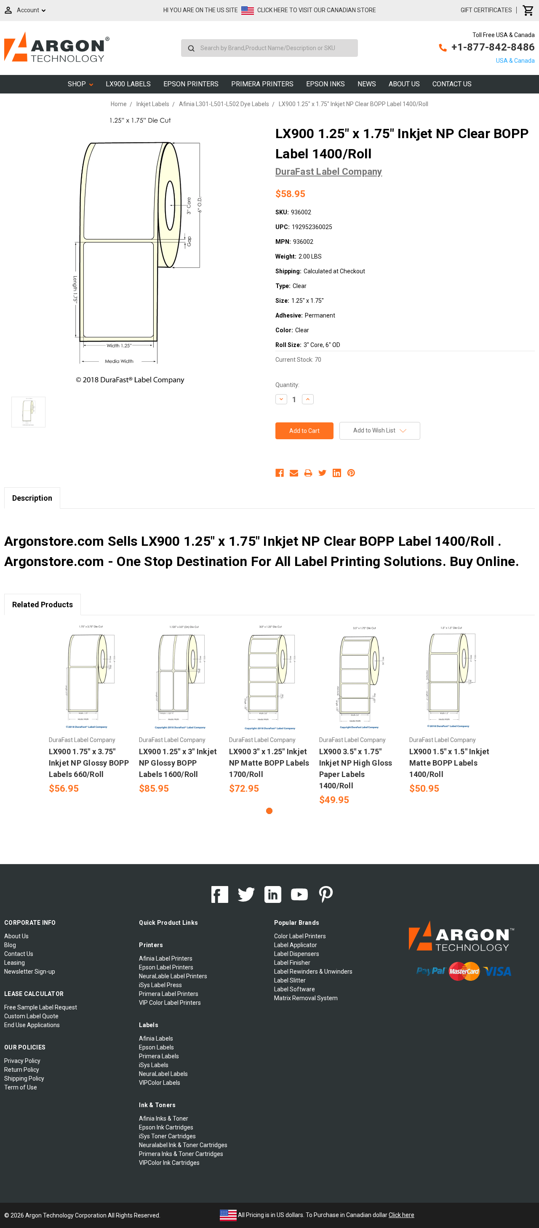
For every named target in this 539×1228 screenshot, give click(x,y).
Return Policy (21, 1069)
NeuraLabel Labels (163, 1073)
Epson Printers (191, 84)
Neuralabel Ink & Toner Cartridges (183, 1145)
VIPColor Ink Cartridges (169, 1162)
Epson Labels (156, 1047)
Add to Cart (89, 685)
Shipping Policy (24, 1078)
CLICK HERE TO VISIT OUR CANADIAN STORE (316, 10)
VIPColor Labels (159, 1082)
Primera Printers (262, 84)
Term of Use (20, 1087)
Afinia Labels (156, 1038)
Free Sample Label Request (40, 1007)
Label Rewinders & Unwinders (313, 971)
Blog (10, 945)
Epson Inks (325, 84)
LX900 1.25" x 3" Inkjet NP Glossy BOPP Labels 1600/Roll (178, 763)
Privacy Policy (22, 1060)
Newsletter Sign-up (29, 971)
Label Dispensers (296, 953)
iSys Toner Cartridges (167, 1136)
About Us (404, 84)
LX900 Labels (128, 84)
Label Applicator (295, 945)
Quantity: (287, 385)
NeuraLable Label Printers (173, 976)
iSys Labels (153, 1065)
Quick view (89, 670)
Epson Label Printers (166, 967)
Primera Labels (159, 1056)
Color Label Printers (300, 936)
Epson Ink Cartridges (166, 1127)
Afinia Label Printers (165, 958)
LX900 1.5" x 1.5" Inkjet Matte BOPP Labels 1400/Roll (449, 763)
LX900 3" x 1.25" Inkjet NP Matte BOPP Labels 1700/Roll (269, 763)
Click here (401, 1215)
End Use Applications (32, 1025)
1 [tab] (269, 811)
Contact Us (452, 84)
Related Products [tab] (42, 604)
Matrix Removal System (306, 998)
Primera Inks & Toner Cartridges (181, 1154)
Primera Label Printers (168, 993)
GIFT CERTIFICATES (486, 10)
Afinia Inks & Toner (163, 1118)
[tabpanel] (89, 710)
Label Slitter (290, 980)
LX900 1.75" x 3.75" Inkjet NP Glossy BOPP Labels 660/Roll (89, 763)
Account (28, 10)
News (367, 84)
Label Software (294, 989)
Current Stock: (298, 359)
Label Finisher (292, 962)
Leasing (14, 962)
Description (32, 498)
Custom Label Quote (31, 1016)
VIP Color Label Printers (170, 1002)
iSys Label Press (160, 985)
